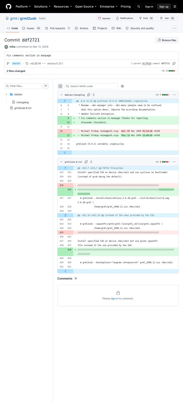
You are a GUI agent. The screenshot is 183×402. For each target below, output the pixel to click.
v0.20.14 (36, 63)
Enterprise (107, 6)
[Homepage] (8, 6)
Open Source (84, 6)
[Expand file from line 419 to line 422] (65, 215)
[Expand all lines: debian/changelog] (93, 94)
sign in (114, 298)
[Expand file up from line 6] (65, 101)
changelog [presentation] (22, 102)
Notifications (126, 18)
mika (12, 46)
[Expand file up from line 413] (65, 168)
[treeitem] (26, 97)
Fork (148, 18)
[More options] (174, 95)
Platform (22, 6)
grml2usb (28, 18)
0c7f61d (146, 63)
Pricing (126, 6)
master (16, 63)
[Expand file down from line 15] (65, 152)
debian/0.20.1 (55, 63)
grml (13, 18)
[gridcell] (118, 101)
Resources (61, 6)
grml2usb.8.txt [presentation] (22, 107)
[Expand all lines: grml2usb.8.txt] (91, 161)
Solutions (41, 6)
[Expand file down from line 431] (65, 271)
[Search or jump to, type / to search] (138, 6)
